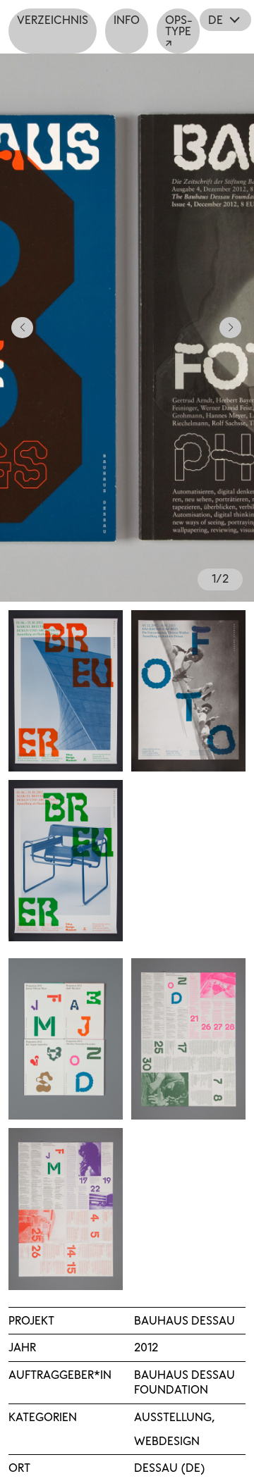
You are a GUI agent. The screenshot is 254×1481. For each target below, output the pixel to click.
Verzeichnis (52, 20)
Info (127, 20)
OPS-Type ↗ (179, 31)
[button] (16, 327)
